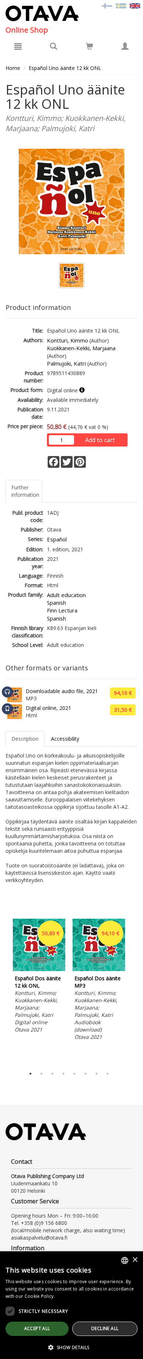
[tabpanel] (39, 977)
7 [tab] (96, 1073)
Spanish (56, 602)
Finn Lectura (62, 610)
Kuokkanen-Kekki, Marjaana (81, 348)
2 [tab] (41, 1073)
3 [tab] (52, 1073)
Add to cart (100, 440)
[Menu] (18, 46)
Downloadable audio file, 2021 (62, 691)
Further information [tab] (25, 491)
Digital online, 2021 (48, 707)
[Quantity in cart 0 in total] (89, 47)
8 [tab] (107, 1073)
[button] (72, 1347)
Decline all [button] (104, 1328)
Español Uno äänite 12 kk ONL (65, 67)
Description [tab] (24, 738)
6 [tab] (85, 1073)
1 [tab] (30, 1073)
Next (134, 991)
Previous (3, 991)
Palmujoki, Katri (66, 363)
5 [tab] (74, 1073)
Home (13, 67)
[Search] (53, 46)
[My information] (125, 46)
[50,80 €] (39, 969)
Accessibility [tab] (65, 738)
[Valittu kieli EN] (135, 5)
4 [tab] (63, 1073)
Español (57, 539)
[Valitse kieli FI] (107, 5)
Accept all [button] (37, 1328)
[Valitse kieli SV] (121, 5)
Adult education (66, 595)
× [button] (135, 1260)
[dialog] (71, 1305)
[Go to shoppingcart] (89, 46)
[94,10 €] (99, 969)
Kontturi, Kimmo (67, 340)
